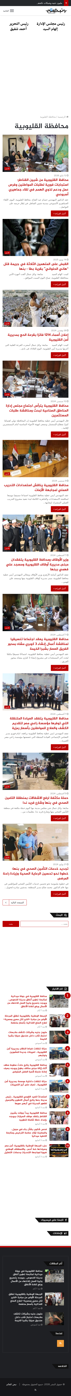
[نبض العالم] (56, 11)
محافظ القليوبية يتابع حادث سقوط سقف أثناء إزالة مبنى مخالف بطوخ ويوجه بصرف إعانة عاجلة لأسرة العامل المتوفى (25, 1068)
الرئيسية (62, 116)
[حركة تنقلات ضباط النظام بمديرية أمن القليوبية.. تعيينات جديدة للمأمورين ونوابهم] (58, 1053)
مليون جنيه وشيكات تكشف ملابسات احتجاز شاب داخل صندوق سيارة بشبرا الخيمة (27, 1035)
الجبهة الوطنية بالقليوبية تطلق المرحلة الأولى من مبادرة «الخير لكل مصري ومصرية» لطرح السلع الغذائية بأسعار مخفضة (25, 1019)
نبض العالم (11, 1384)
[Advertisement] (35, 74)
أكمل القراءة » (59, 213)
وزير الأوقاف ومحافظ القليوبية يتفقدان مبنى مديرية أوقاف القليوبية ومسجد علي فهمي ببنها (37, 564)
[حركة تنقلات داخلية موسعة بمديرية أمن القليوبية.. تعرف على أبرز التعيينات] (58, 1086)
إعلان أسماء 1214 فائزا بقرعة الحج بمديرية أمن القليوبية (38, 337)
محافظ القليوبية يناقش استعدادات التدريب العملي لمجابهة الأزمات (36, 488)
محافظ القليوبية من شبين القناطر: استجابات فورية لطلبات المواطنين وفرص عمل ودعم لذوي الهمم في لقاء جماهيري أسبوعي (38, 187)
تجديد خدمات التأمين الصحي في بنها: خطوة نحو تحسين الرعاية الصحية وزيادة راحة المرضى (35, 873)
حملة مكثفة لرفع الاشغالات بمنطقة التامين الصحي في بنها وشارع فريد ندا (36, 800)
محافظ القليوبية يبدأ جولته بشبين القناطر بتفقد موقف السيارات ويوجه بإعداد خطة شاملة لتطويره (28, 1116)
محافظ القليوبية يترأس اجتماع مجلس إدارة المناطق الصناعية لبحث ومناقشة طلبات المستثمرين (37, 410)
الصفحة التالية (17, 902)
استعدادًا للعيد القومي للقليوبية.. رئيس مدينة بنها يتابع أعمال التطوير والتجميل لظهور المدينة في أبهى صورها (26, 1100)
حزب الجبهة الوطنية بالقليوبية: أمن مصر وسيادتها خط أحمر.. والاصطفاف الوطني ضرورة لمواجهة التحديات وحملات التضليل (25, 1149)
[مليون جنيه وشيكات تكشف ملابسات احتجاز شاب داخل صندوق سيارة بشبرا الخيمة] (58, 1037)
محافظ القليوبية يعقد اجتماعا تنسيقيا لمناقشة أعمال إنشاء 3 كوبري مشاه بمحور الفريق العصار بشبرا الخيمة (38, 644)
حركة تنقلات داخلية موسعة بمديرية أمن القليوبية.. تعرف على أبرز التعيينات (25, 1083)
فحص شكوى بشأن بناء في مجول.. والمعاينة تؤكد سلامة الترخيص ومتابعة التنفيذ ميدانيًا (26, 1132)
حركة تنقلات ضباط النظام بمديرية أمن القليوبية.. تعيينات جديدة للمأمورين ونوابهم (27, 1052)
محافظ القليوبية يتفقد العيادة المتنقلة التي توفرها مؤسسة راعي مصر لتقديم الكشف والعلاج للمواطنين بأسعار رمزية (39, 723)
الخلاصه (62, 1366)
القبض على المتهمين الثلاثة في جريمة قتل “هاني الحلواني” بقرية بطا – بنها (35, 266)
